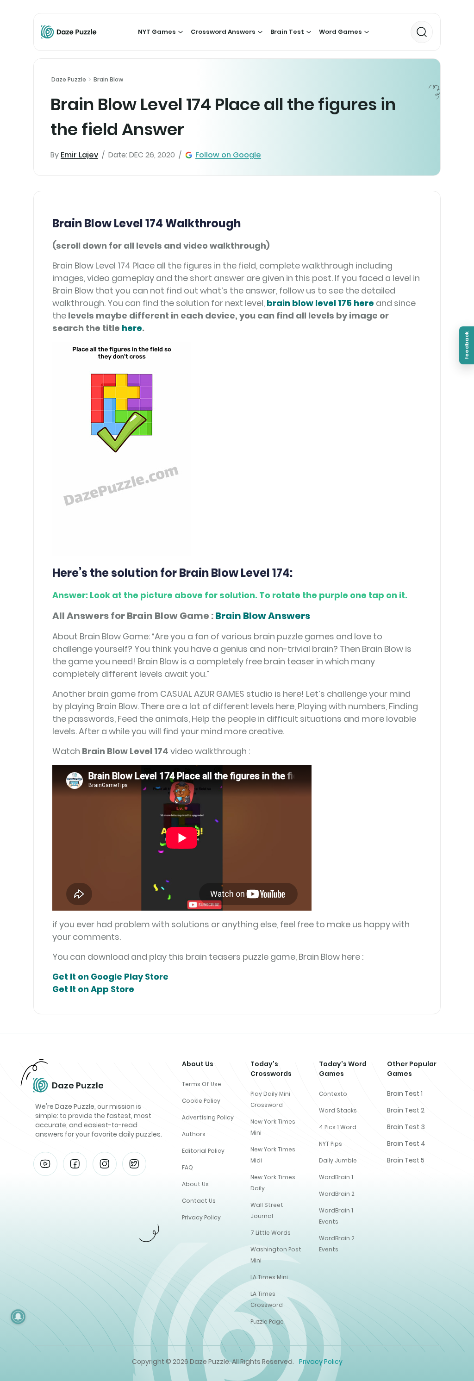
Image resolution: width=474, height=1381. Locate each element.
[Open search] (422, 32)
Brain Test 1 (405, 1093)
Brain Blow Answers (262, 615)
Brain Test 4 (406, 1143)
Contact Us (199, 1201)
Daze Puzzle (68, 79)
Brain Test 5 (405, 1160)
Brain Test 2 (405, 1110)
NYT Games (157, 31)
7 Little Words (270, 1233)
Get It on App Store (93, 989)
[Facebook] (75, 1164)
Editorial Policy (203, 1151)
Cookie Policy (201, 1101)
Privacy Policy (201, 1217)
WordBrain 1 (336, 1177)
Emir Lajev (79, 155)
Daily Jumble (338, 1160)
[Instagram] (105, 1164)
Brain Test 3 (406, 1126)
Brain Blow (108, 79)
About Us (195, 1184)
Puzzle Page (267, 1321)
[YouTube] (45, 1164)
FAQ (187, 1167)
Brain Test (287, 31)
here (132, 328)
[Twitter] (134, 1164)
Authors (194, 1134)
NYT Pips (330, 1144)
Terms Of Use (201, 1084)
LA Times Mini (269, 1277)
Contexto (333, 1094)
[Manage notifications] (18, 1316)
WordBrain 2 (337, 1194)
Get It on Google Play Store (110, 976)
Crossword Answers (223, 31)
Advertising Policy (208, 1117)
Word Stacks (338, 1110)
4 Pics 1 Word (337, 1127)
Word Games (340, 31)
